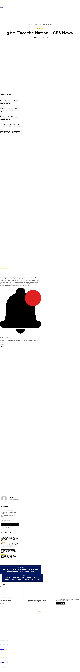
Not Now (2, 344)
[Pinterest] (40, 43)
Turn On (1, 346)
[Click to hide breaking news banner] (0, 274)
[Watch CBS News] (9, 222)
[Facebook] (31, 43)
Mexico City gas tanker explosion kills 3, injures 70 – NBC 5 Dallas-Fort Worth (10, 125)
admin (35, 37)
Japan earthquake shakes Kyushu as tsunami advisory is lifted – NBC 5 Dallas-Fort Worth (9, 102)
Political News (40, 28)
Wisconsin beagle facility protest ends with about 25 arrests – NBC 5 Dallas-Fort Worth (9, 118)
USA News (2, 99)
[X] (35, 43)
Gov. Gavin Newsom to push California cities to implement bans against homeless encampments (22, 578)
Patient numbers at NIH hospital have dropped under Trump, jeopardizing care (10, 133)
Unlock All (10, 524)
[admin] (4, 499)
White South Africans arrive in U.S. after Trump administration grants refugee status (20, 570)
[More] (49, 43)
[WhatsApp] (44, 43)
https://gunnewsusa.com (14, 499)
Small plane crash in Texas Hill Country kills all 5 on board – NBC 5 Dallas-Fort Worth (10, 110)
